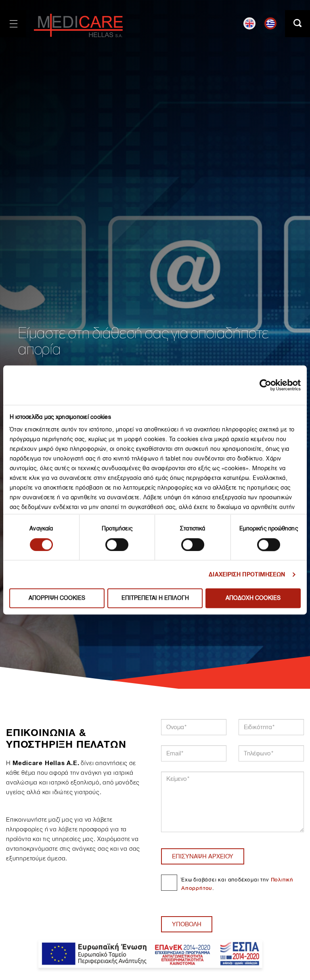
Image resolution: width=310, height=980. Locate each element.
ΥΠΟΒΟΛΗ (186, 924)
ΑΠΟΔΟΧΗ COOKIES (253, 598)
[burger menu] (13, 23)
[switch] (116, 544)
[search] (297, 23)
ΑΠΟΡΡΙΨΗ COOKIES (57, 598)
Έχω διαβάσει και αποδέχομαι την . (237, 884)
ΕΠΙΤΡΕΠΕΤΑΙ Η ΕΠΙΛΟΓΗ (155, 598)
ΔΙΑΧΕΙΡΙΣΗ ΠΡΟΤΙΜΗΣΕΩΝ (247, 574)
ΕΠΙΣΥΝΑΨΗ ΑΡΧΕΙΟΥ (202, 856)
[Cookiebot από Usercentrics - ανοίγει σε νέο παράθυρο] (265, 385)
